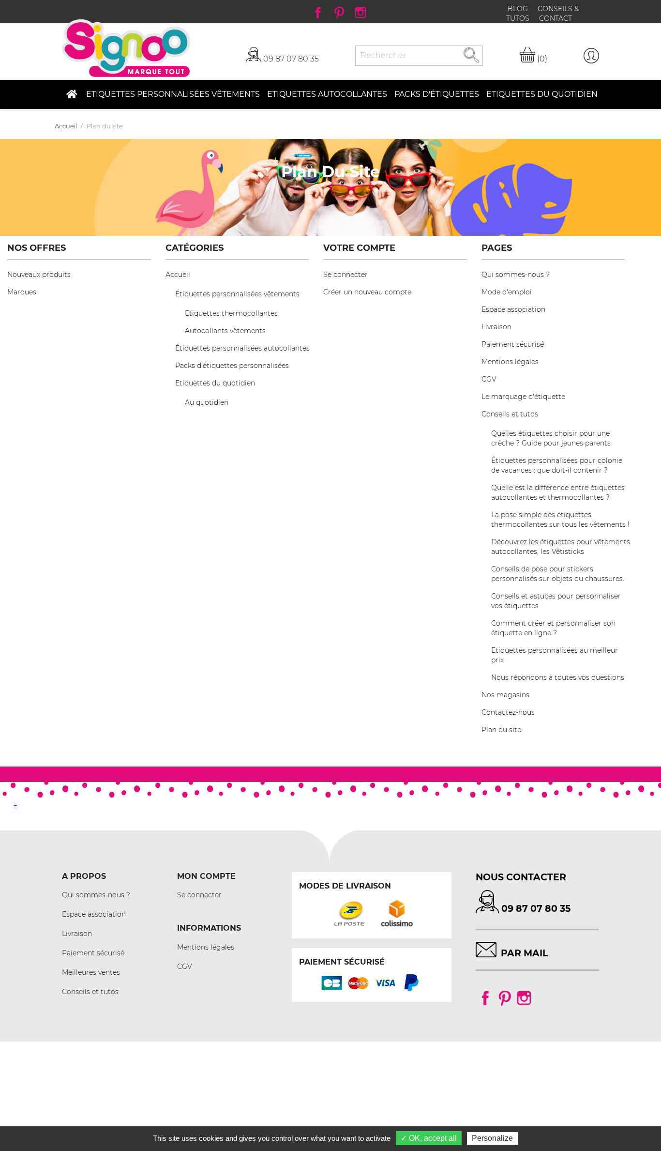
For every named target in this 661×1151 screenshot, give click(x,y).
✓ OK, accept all (429, 1138)
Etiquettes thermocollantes (231, 313)
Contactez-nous (508, 712)
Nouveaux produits (39, 274)
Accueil (177, 274)
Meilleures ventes (91, 972)
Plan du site (501, 729)
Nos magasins (505, 695)
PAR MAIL (524, 953)
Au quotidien (206, 402)
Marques (21, 292)
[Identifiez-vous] (591, 55)
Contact (555, 18)
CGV (488, 379)
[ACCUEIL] (71, 94)
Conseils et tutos (509, 414)
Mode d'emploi (506, 292)
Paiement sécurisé (512, 344)
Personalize (492, 1138)
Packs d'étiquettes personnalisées (232, 365)
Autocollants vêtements (225, 330)
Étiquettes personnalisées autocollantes (242, 348)
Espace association (513, 309)
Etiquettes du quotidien (215, 383)
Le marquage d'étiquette (523, 396)
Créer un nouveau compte (367, 292)
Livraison (496, 326)
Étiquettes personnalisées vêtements (237, 294)
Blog (519, 8)
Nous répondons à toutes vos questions (557, 677)
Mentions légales (510, 361)
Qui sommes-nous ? (515, 274)
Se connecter (345, 274)
